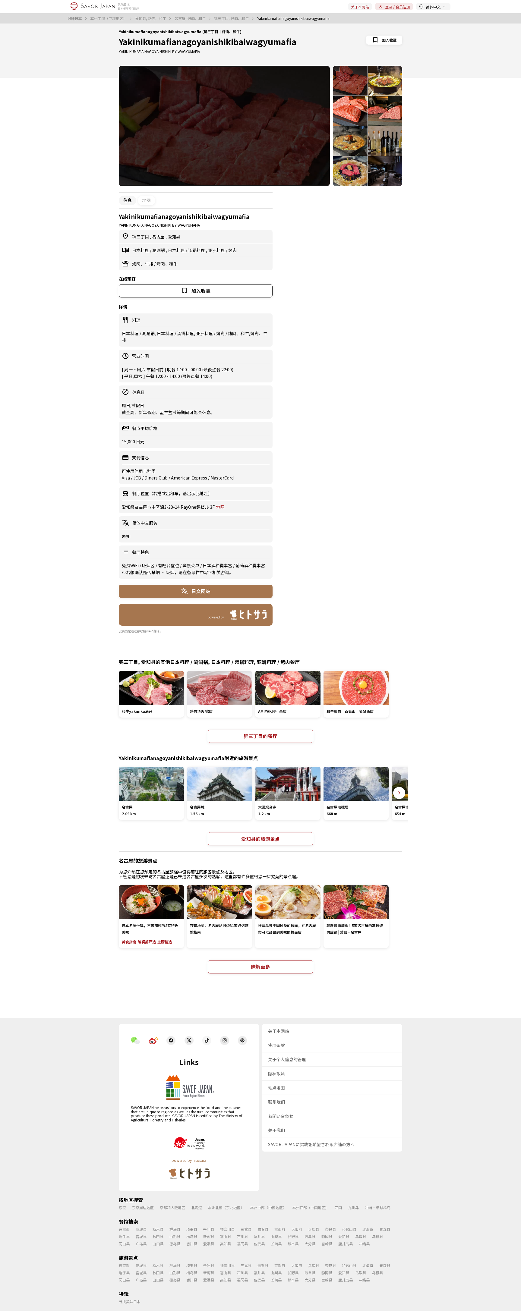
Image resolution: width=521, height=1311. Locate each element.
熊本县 (293, 1243)
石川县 (242, 1236)
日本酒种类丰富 (218, 565)
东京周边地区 (143, 1207)
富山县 (225, 1236)
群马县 (174, 1229)
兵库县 (313, 1229)
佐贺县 (259, 1243)
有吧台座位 (169, 565)
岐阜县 (310, 1236)
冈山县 (124, 1243)
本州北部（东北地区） (226, 1207)
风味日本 (75, 18)
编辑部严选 (147, 941)
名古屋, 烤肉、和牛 (191, 18)
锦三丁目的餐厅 (260, 736)
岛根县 (377, 1236)
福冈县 (242, 1243)
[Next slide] (399, 793)
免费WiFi (131, 565)
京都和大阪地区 (172, 1207)
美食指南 (129, 941)
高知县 (225, 1243)
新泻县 (208, 1236)
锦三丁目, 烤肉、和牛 (232, 18)
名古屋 (159, 237)
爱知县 (174, 237)
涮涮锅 (159, 250)
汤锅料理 (197, 250)
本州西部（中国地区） (310, 1207)
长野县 (293, 1236)
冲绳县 (364, 1243)
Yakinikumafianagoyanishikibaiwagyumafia (207, 42)
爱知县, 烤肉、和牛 (151, 18)
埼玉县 (191, 1229)
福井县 (259, 1236)
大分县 (310, 1243)
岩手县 (124, 1236)
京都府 (279, 1229)
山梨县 (276, 1236)
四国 (338, 1207)
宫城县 (141, 1236)
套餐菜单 (191, 565)
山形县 (174, 1236)
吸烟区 (149, 565)
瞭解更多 (260, 966)
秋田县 (158, 1236)
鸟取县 (360, 1236)
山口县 (158, 1243)
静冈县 (326, 1236)
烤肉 (232, 250)
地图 (146, 200)
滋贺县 (262, 1229)
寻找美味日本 (130, 1301)
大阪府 (296, 1229)
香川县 (191, 1243)
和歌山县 (349, 1229)
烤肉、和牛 (167, 264)
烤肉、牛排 (143, 264)
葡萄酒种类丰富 (250, 565)
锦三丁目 (141, 237)
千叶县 (208, 1229)
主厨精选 (164, 941)
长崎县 (276, 1243)
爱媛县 (208, 1243)
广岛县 (141, 1243)
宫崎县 (326, 1243)
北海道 (196, 1207)
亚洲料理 (217, 250)
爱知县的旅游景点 (260, 838)
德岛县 (174, 1243)
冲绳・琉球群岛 (377, 1207)
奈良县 (330, 1229)
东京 (122, 1207)
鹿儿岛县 (345, 1243)
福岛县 (191, 1236)
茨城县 (141, 1229)
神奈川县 (227, 1229)
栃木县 (158, 1229)
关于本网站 (360, 6)
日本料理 (141, 250)
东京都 (124, 1229)
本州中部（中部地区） (109, 18)
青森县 (384, 1229)
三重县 (246, 1229)
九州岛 (353, 1207)
